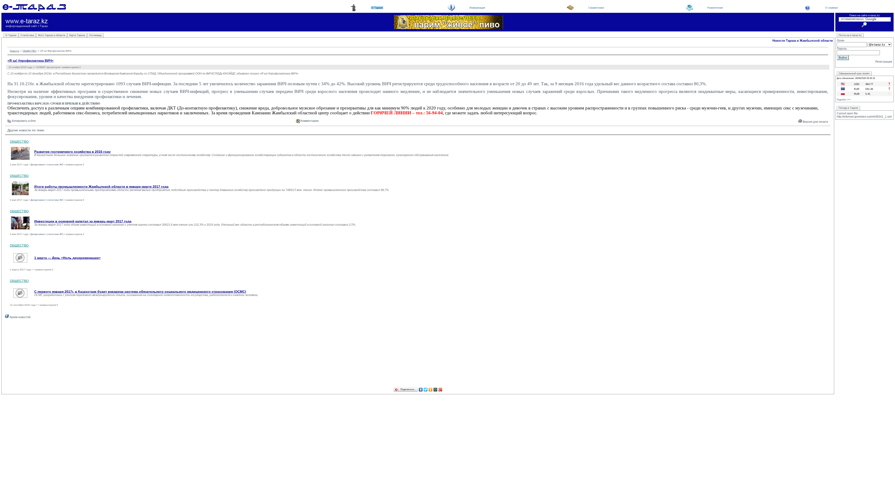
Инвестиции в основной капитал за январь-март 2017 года (82, 221)
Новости (14, 51)
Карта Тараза (77, 35)
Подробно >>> (843, 100)
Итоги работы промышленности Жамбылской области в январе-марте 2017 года (101, 186)
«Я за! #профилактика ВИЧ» (30, 60)
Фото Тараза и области (51, 35)
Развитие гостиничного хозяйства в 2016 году (72, 151)
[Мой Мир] (435, 390)
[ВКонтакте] (420, 390)
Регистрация (883, 61)
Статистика (27, 35)
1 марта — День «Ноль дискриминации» (67, 258)
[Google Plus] (440, 390)
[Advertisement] (418, 353)
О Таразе (11, 35)
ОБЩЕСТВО (29, 51)
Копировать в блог (23, 120)
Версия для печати (815, 121)
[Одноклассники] (430, 390)
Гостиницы (95, 35)
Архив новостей (20, 317)
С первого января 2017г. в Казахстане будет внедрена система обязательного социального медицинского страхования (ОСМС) (140, 291)
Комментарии (309, 120)
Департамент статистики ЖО (47, 164)
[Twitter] (425, 390)
